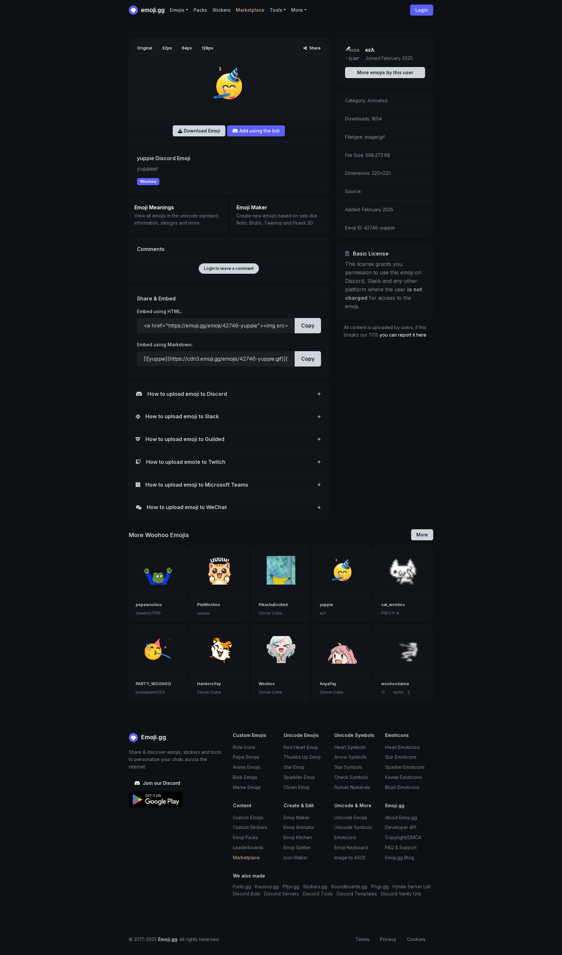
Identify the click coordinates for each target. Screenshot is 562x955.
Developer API (400, 827)
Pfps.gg (291, 886)
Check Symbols (351, 777)
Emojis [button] (177, 10)
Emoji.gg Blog (399, 857)
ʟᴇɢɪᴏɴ (203, 613)
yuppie (326, 604)
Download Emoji (201, 130)
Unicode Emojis (350, 817)
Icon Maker (296, 857)
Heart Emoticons (402, 747)
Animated (377, 100)
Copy (307, 325)
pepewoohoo (149, 604)
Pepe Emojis (246, 757)
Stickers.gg (315, 886)
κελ (370, 50)
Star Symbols (348, 767)
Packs (200, 10)
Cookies (416, 939)
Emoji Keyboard (351, 847)
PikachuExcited (273, 604)
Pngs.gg (380, 886)
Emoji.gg (153, 737)
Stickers (221, 10)
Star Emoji (294, 767)
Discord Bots (246, 893)
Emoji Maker (297, 817)
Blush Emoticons (402, 787)
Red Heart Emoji (301, 747)
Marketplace (250, 10)
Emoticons (345, 837)
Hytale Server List (411, 886)
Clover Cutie (270, 613)
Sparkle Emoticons (405, 767)
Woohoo (148, 181)
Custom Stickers (250, 827)
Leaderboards (248, 847)
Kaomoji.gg (267, 886)
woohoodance (395, 683)
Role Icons (244, 747)
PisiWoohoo (208, 604)
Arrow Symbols (350, 757)
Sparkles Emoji (299, 777)
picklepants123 (150, 692)
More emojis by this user (385, 72)
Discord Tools (318, 893)
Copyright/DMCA (403, 837)
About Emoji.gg (401, 817)
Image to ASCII (349, 857)
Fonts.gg (242, 886)
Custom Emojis (248, 817)
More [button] (297, 10)
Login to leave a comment (229, 268)
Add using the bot (259, 130)
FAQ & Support (401, 847)
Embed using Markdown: (165, 344)
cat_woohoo (393, 604)
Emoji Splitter (297, 847)
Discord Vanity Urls (401, 893)
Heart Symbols (350, 747)
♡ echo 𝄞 (395, 692)
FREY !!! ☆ (390, 613)
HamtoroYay (209, 683)
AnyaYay (328, 683)
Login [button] (421, 10)
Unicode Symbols (353, 827)
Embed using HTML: (159, 311)
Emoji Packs (245, 837)
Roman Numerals (352, 787)
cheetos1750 (148, 613)
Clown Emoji (296, 787)
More (422, 534)
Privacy (388, 939)
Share (314, 48)
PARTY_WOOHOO (153, 683)
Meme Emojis (247, 787)
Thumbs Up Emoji (302, 757)
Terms (362, 939)
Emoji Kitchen (298, 837)
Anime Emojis (247, 767)
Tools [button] (276, 10)
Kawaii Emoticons (403, 777)
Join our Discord (160, 783)
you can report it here (403, 335)
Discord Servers (281, 893)
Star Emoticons (401, 757)
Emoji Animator (299, 827)
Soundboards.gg (349, 886)
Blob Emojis (245, 777)
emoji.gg (152, 10)
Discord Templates (357, 893)
